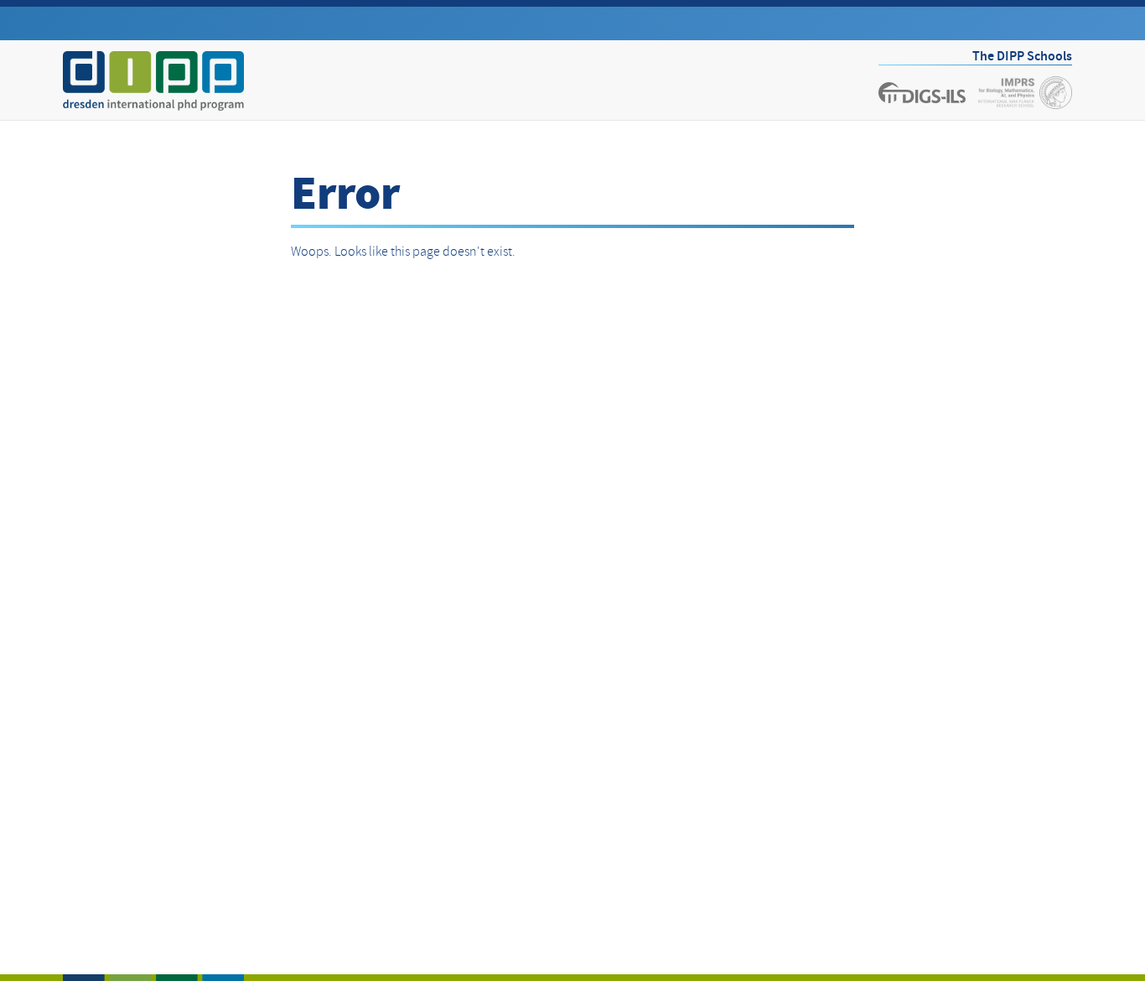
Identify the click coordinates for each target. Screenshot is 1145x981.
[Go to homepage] (153, 80)
